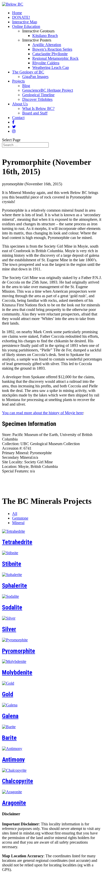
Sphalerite (14, 585)
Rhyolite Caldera (45, 63)
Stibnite (11, 563)
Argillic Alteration (46, 45)
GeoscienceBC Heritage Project (47, 90)
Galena (10, 716)
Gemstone (20, 518)
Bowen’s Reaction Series (52, 49)
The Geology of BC (28, 72)
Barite (9, 737)
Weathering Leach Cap (50, 67)
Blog (26, 86)
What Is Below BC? (38, 108)
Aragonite (14, 802)
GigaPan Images (35, 76)
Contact (18, 117)
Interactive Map (24, 22)
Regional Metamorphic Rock (55, 58)
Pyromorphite (18, 650)
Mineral (18, 523)
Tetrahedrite (17, 542)
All (14, 513)
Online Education (26, 26)
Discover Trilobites (37, 99)
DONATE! (21, 17)
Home (17, 13)
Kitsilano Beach (45, 35)
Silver (9, 629)
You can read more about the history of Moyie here (42, 413)
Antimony (13, 759)
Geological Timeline (38, 95)
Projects (18, 81)
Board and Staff (34, 113)
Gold (7, 694)
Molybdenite (17, 672)
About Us (20, 104)
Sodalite (12, 607)
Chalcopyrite (17, 781)
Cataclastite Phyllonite (50, 54)
